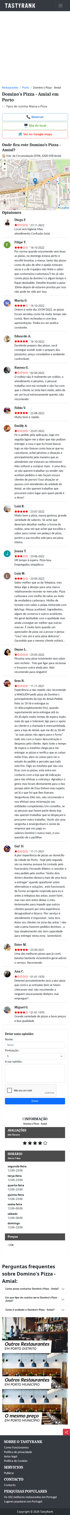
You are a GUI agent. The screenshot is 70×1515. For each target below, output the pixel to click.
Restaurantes (10, 87)
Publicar (9, 1473)
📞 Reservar (35, 117)
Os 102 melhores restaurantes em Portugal (30, 1497)
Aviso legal (10, 1456)
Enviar (35, 1101)
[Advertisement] (35, 48)
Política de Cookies (16, 1461)
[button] (35, 181)
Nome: (9, 1039)
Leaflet (64, 208)
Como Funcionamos (16, 1447)
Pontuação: (12, 1050)
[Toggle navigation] (60, 5)
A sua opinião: (13, 1061)
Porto (25, 87)
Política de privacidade (18, 1452)
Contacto (10, 1485)
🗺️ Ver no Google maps (35, 134)
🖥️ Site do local (35, 126)
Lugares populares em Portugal (23, 1501)
